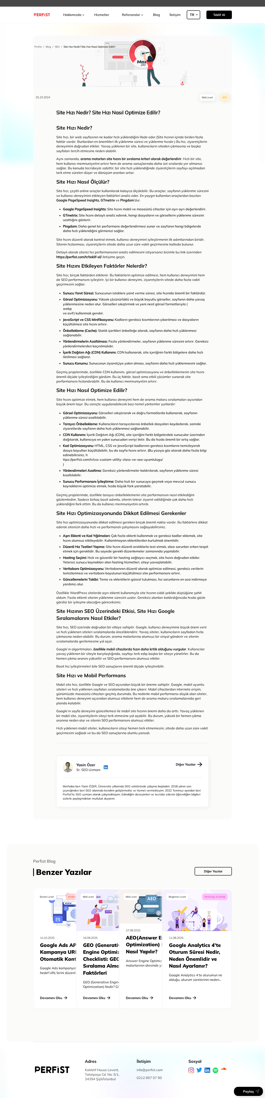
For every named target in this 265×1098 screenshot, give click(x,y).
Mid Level (88, 896)
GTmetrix (70, 215)
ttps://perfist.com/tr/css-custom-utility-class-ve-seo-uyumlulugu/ (113, 459)
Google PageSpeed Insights (77, 200)
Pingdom (70, 226)
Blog (156, 15)
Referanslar (131, 15)
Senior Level (47, 896)
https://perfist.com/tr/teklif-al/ (79, 257)
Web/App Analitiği (214, 896)
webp (67, 309)
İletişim (175, 15)
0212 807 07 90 (149, 1078)
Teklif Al (219, 15)
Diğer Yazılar (213, 871)
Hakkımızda (72, 15)
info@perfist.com (150, 1070)
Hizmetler (101, 15)
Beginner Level (177, 896)
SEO (64, 280)
